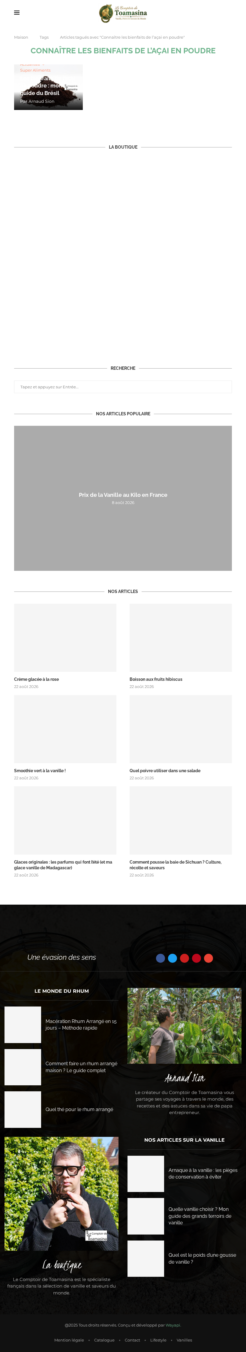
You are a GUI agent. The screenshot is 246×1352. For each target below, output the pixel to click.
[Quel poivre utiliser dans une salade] (181, 729)
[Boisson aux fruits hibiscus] (181, 638)
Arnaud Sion (41, 101)
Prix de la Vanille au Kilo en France (123, 495)
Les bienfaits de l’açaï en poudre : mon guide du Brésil (48, 85)
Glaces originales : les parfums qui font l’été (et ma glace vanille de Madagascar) (63, 865)
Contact (132, 1340)
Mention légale (69, 1340)
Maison (21, 37)
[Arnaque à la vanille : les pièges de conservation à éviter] (146, 1174)
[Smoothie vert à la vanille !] (65, 729)
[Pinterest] (196, 958)
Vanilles (184, 1340)
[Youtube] (184, 958)
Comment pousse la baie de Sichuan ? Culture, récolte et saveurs (175, 865)
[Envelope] (208, 958)
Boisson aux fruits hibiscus (156, 679)
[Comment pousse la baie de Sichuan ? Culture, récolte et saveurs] (181, 820)
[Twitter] (172, 958)
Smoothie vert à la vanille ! (40, 770)
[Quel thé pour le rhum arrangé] (22, 1109)
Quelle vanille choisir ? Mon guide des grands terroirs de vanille (200, 1216)
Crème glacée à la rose (36, 679)
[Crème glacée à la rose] (65, 638)
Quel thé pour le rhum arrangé (79, 1109)
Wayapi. (173, 1325)
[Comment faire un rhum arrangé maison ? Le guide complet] (22, 1067)
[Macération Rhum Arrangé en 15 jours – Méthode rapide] (22, 1025)
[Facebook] (160, 958)
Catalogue (104, 1340)
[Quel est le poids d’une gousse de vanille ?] (146, 1259)
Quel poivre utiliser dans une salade (165, 770)
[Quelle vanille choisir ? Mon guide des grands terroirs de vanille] (146, 1216)
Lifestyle (158, 1340)
